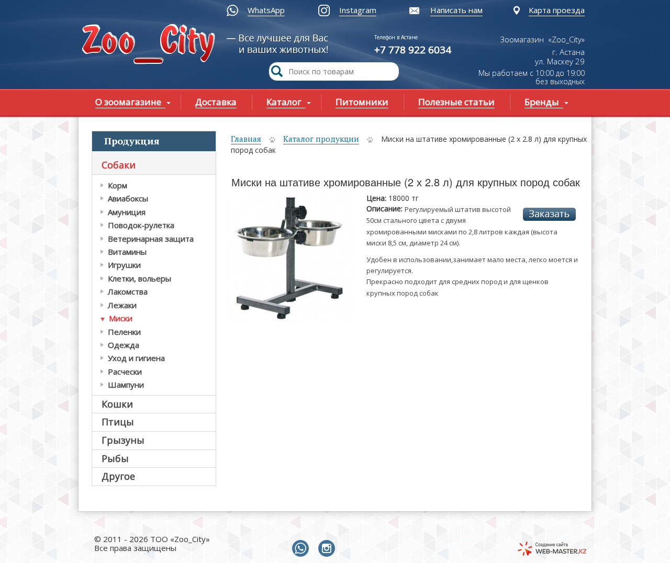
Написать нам (456, 10)
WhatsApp (266, 10)
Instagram (357, 10)
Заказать (549, 214)
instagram (328, 549)
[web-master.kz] (552, 549)
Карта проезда (557, 10)
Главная (246, 138)
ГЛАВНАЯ (151, 45)
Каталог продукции (321, 138)
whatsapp (302, 549)
